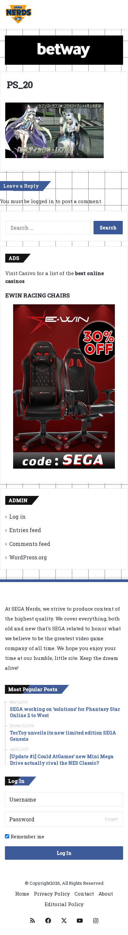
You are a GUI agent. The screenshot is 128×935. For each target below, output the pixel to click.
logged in (42, 201)
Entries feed (25, 529)
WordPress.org (28, 557)
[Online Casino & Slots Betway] (64, 49)
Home (22, 893)
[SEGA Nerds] (18, 14)
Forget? (111, 819)
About (105, 893)
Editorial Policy (64, 904)
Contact (84, 893)
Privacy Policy (52, 893)
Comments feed (29, 543)
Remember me (26, 836)
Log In (64, 853)
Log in (17, 516)
